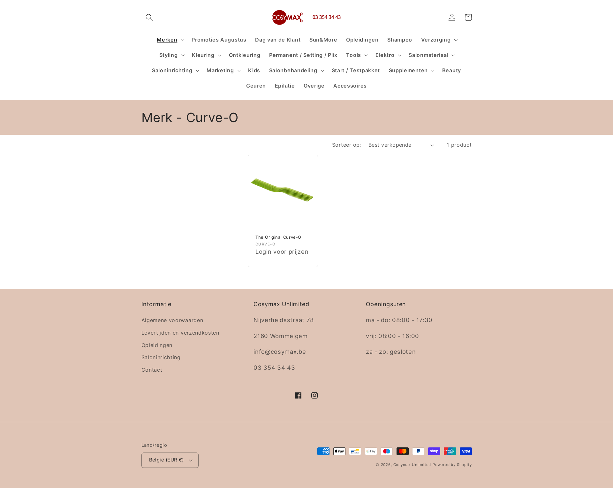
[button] (149, 17)
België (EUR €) (166, 460)
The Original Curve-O (278, 237)
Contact (152, 370)
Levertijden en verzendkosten (180, 332)
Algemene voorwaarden (172, 320)
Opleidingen (157, 345)
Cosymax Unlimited (412, 464)
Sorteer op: (346, 145)
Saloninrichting (161, 357)
